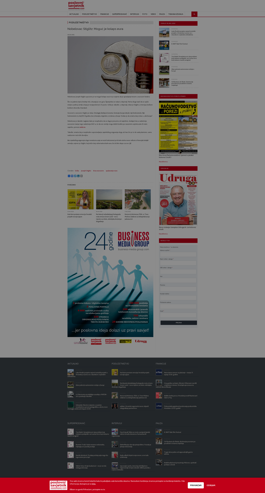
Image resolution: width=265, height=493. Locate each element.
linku (94, 484)
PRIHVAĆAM (196, 485)
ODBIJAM (211, 485)
